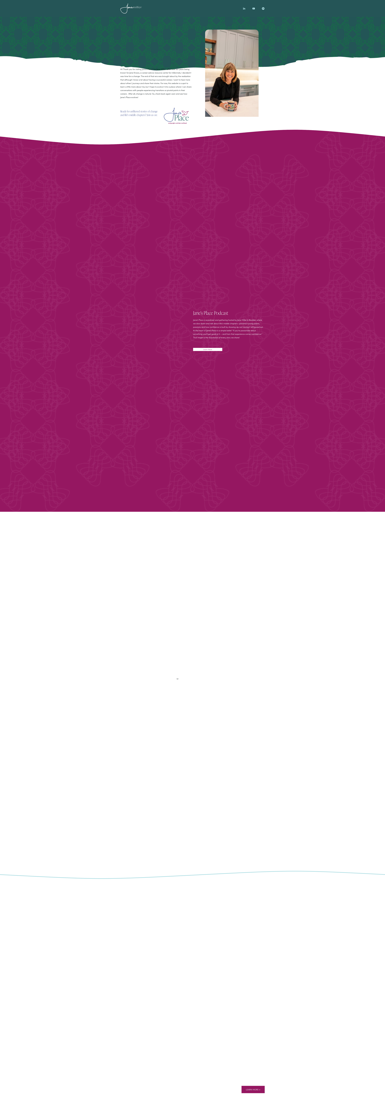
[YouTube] (253, 8)
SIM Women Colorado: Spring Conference (226, 1058)
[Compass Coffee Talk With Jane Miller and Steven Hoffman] (160, 1044)
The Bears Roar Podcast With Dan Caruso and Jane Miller (159, 1058)
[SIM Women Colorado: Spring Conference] (226, 1054)
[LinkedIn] (244, 8)
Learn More (207, 349)
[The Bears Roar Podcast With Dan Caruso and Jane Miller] (159, 1054)
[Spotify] (263, 8)
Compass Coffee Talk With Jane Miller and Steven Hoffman (160, 1049)
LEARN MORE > (253, 1089)
